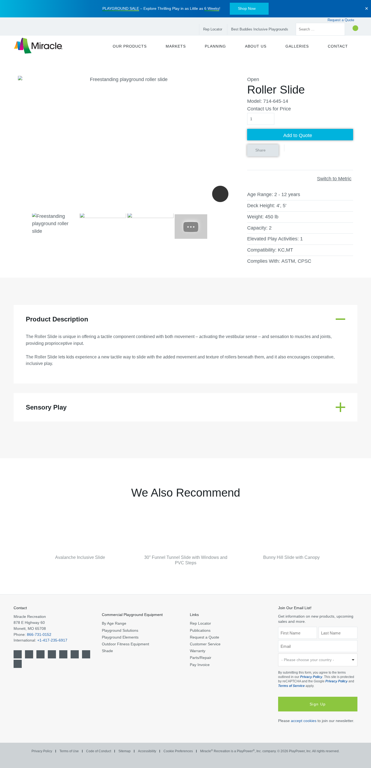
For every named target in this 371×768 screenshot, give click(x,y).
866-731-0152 (39, 634)
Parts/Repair (200, 657)
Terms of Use (69, 751)
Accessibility (147, 751)
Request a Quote (341, 20)
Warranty (197, 651)
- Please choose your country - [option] (307, 660)
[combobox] (318, 660)
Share (260, 150)
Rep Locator (212, 29)
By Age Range (114, 623)
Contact (20, 608)
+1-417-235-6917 (52, 640)
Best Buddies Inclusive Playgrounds (259, 29)
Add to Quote (297, 135)
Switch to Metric (334, 178)
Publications (200, 630)
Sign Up (318, 704)
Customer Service (205, 644)
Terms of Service (291, 686)
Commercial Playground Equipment (132, 614)
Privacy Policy (311, 677)
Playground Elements (120, 637)
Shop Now (247, 8)
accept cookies (303, 721)
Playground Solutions (120, 630)
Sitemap (124, 751)
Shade (107, 651)
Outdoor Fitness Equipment (125, 644)
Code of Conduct (98, 751)
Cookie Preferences (178, 751)
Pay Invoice (200, 664)
